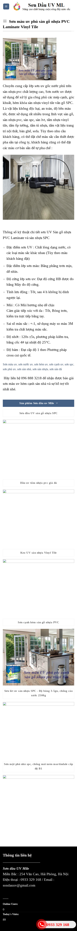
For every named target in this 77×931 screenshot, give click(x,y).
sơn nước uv (25, 364)
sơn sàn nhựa (40, 369)
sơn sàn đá (56, 369)
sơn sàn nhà (24, 369)
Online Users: (11, 903)
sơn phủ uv (9, 369)
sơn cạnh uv (56, 364)
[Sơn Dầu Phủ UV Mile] (41, 6)
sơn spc (69, 364)
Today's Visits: (11, 914)
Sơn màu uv (10, 364)
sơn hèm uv (41, 364)
